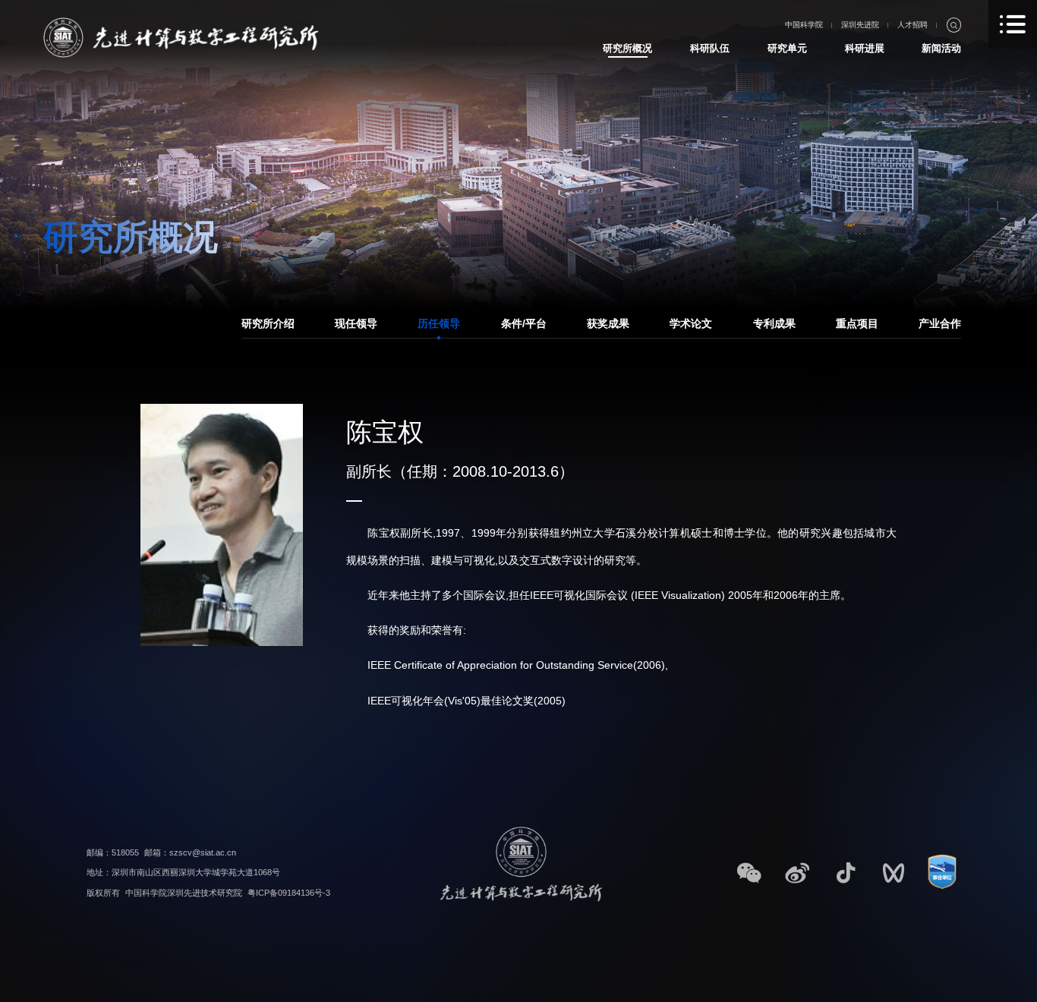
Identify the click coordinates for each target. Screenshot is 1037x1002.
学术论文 (691, 323)
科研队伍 (710, 48)
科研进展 (864, 48)
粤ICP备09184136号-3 (288, 892)
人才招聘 (912, 24)
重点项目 (857, 323)
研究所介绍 (268, 323)
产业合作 (940, 323)
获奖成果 (608, 323)
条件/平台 (524, 323)
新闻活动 (941, 48)
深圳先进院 (860, 24)
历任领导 (439, 323)
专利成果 (774, 323)
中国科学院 (804, 24)
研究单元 (787, 48)
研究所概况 (627, 48)
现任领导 (356, 323)
